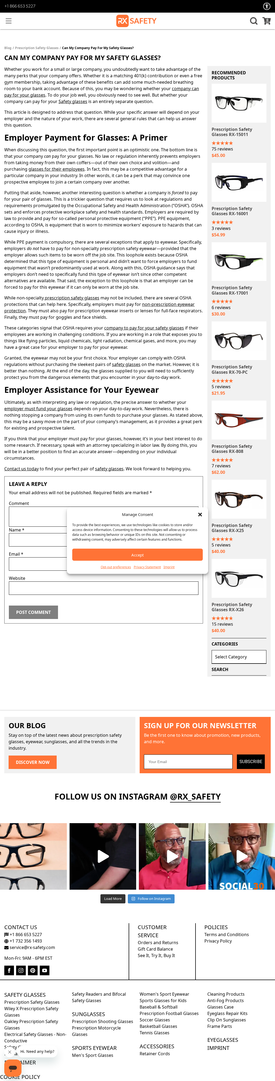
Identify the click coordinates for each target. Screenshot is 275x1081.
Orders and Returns (158, 943)
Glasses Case (220, 1007)
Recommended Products (229, 75)
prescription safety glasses (71, 298)
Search (220, 669)
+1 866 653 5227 (19, 6)
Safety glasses (73, 101)
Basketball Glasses (158, 1026)
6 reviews (221, 307)
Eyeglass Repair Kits (227, 1013)
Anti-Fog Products (225, 1000)
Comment (19, 503)
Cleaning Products (226, 994)
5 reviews (221, 387)
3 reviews (221, 228)
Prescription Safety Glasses (37, 48)
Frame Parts (219, 1026)
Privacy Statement (147, 567)
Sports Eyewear (94, 1047)
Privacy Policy (218, 941)
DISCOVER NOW (32, 762)
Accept (137, 554)
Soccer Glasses (155, 1020)
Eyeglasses (222, 1039)
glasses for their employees (56, 169)
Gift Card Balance (155, 949)
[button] (200, 514)
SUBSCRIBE (251, 761)
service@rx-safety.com (32, 947)
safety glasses (126, 364)
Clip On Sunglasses (226, 1020)
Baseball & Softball (159, 1007)
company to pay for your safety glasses (144, 328)
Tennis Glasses (154, 1033)
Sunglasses (88, 1014)
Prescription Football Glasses (169, 1013)
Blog (8, 48)
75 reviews (222, 149)
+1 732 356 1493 (25, 941)
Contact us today (21, 469)
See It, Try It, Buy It (156, 955)
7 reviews (221, 466)
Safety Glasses (25, 994)
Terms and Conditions (226, 934)
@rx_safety (195, 796)
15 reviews (222, 624)
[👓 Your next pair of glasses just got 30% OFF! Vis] (172, 856)
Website (17, 578)
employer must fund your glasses (38, 409)
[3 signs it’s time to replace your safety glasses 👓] (33, 856)
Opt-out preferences (116, 567)
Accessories (157, 1046)
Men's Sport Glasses (92, 1055)
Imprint (169, 567)
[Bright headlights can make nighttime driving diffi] (103, 856)
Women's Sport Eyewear (164, 994)
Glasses (112, 137)
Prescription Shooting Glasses (102, 1021)
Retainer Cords (155, 1054)
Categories (225, 644)
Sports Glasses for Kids (163, 1000)
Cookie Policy (20, 1076)
